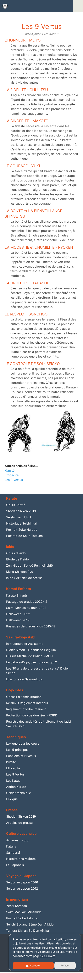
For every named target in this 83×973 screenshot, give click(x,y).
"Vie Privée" (47, 956)
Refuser (65, 965)
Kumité (9, 470)
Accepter (35, 965)
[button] (78, 6)
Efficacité (12, 475)
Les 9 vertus (14, 480)
